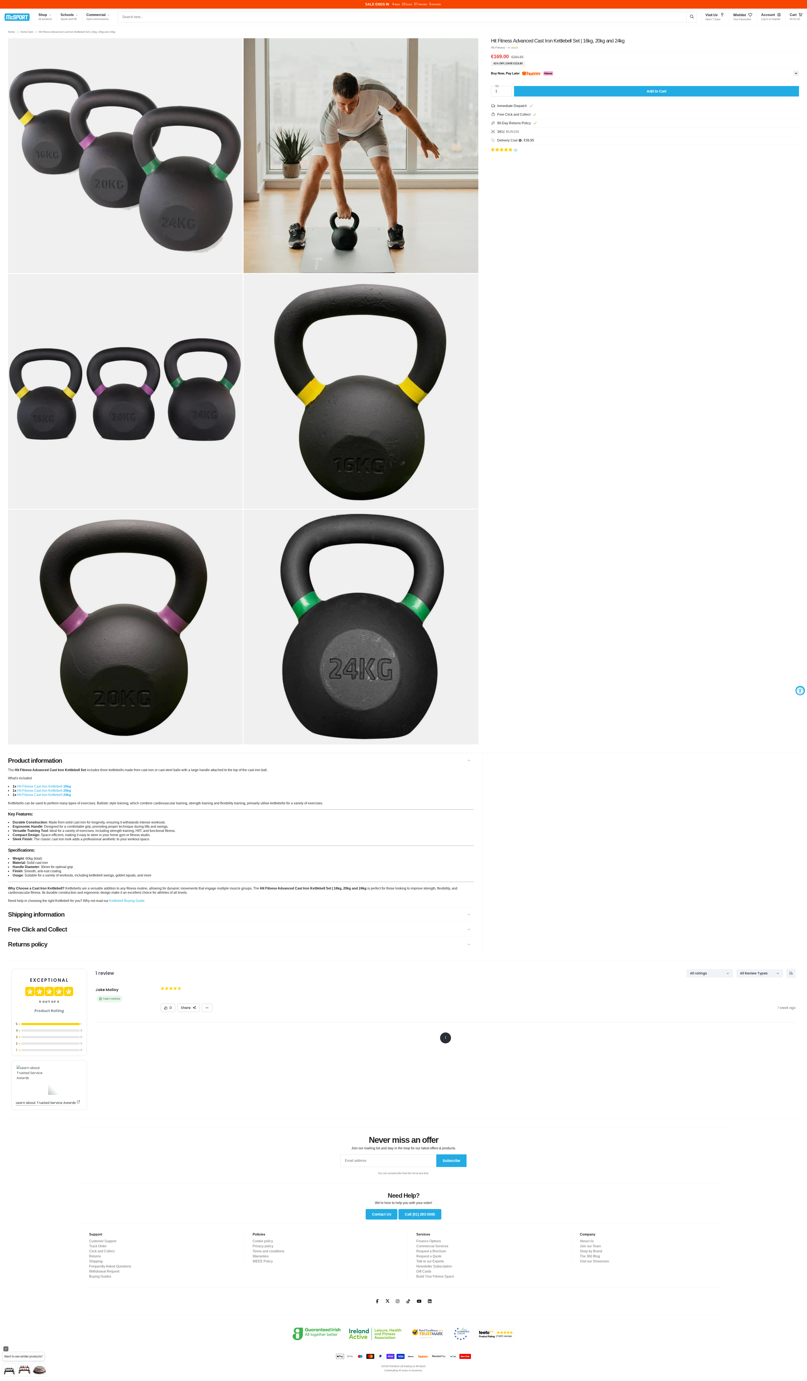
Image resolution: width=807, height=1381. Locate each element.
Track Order (98, 1246)
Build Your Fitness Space (435, 1276)
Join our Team (590, 1246)
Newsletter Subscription (434, 1266)
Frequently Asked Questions (110, 1266)
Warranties (261, 1256)
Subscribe (451, 1161)
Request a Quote (429, 1256)
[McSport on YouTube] (419, 1301)
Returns (95, 1256)
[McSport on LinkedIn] (430, 1301)
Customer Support (102, 1241)
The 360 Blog (590, 1256)
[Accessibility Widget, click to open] (800, 690)
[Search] (691, 17)
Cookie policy (263, 1241)
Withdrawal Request (104, 1271)
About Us (587, 1241)
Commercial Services (432, 1246)
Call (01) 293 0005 (420, 1214)
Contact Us (381, 1214)
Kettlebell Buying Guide (127, 901)
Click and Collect (102, 1251)
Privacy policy (263, 1246)
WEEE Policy (263, 1261)
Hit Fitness (498, 47)
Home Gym (26, 31)
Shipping (96, 1261)
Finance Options (428, 1241)
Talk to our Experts (430, 1261)
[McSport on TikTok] (408, 1301)
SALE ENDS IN (376, 4)
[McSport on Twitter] (387, 1301)
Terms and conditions (268, 1251)
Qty (497, 86)
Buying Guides (100, 1276)
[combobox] (407, 17)
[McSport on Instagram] (397, 1301)
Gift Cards (423, 1271)
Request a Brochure (431, 1251)
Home (11, 31)
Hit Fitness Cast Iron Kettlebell (44, 786)
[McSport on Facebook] (377, 1301)
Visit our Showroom (594, 1261)
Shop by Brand (591, 1251)
